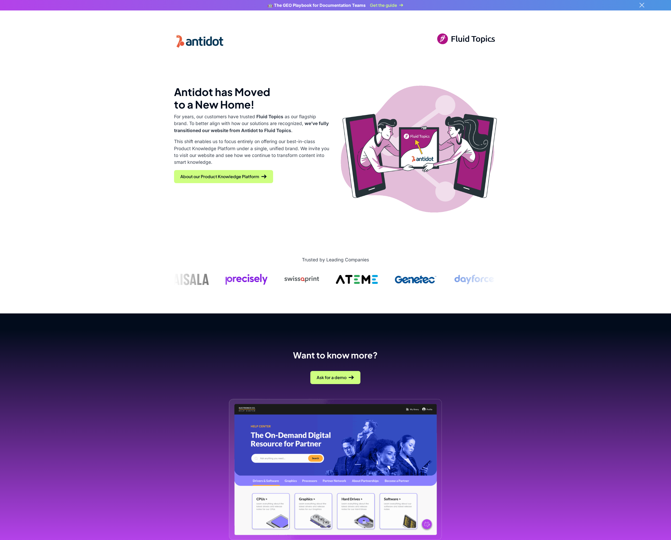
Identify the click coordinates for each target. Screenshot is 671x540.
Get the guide (383, 5)
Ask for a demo (332, 377)
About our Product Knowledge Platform (219, 176)
